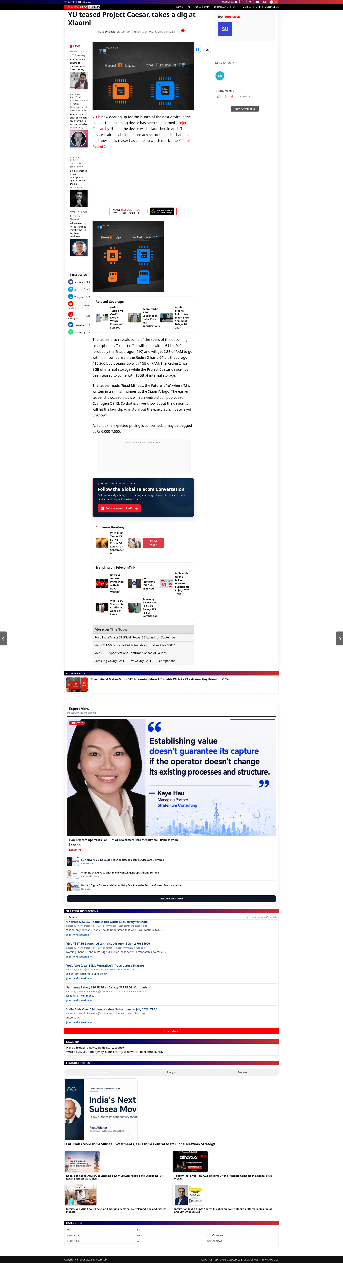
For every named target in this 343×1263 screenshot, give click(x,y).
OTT (258, 6)
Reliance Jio (73, 1240)
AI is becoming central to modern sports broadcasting (78, 64)
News (179, 6)
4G (208, 1229)
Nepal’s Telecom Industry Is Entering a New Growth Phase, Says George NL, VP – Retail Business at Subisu (115, 1177)
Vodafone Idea (215, 1235)
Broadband (221, 6)
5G (138, 1229)
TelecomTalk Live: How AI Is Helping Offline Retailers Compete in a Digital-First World (223, 1177)
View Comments (244, 108)
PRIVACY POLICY (269, 1259)
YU (95, 117)
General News (214, 1240)
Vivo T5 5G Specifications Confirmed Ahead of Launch (131, 653)
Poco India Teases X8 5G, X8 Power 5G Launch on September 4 (136, 637)
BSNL (140, 1235)
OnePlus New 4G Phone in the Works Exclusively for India (107, 922)
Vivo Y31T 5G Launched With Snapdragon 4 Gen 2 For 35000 (135, 645)
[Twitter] (207, 49)
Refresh (73, 917)
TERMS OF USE (250, 1259)
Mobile (246, 6)
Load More (171, 1031)
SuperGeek (108, 31)
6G (68, 1229)
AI (189, 6)
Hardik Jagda (78, 51)
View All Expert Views (171, 898)
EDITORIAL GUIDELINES (227, 1259)
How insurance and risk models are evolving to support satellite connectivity (78, 121)
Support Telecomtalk (80, 2)
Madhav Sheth (75, 158)
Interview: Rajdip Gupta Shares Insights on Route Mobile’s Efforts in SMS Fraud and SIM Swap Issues (223, 1210)
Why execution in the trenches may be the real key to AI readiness (78, 230)
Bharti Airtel (73, 1235)
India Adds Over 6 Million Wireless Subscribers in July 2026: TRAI (111, 1009)
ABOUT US (206, 1259)
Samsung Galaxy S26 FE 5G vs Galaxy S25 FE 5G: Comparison (135, 661)
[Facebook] (197, 49)
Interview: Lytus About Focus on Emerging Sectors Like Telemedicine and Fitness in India (116, 1210)
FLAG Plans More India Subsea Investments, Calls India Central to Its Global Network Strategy (139, 1144)
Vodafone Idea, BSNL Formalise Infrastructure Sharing (105, 966)
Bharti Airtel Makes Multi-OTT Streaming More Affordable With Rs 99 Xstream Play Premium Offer (160, 679)
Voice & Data (202, 6)
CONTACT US (272, 6)
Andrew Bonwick (75, 95)
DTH (235, 6)
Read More (153, 543)
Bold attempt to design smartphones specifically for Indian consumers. (78, 179)
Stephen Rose (78, 212)
